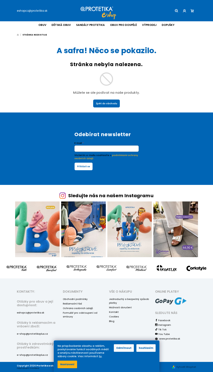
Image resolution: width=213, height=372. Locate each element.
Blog (111, 321)
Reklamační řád (72, 303)
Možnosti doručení (120, 307)
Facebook (164, 320)
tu (100, 356)
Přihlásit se (83, 166)
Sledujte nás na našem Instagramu (111, 195)
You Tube (164, 334)
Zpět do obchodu (106, 103)
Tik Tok (162, 329)
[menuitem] (42, 25)
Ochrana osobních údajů (78, 308)
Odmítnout (123, 348)
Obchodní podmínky (75, 299)
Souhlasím (146, 348)
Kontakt (114, 312)
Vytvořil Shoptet (186, 367)
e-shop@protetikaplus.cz (32, 333)
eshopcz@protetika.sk (32, 11)
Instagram (164, 325)
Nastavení (67, 364)
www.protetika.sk (169, 338)
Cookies (114, 316)
